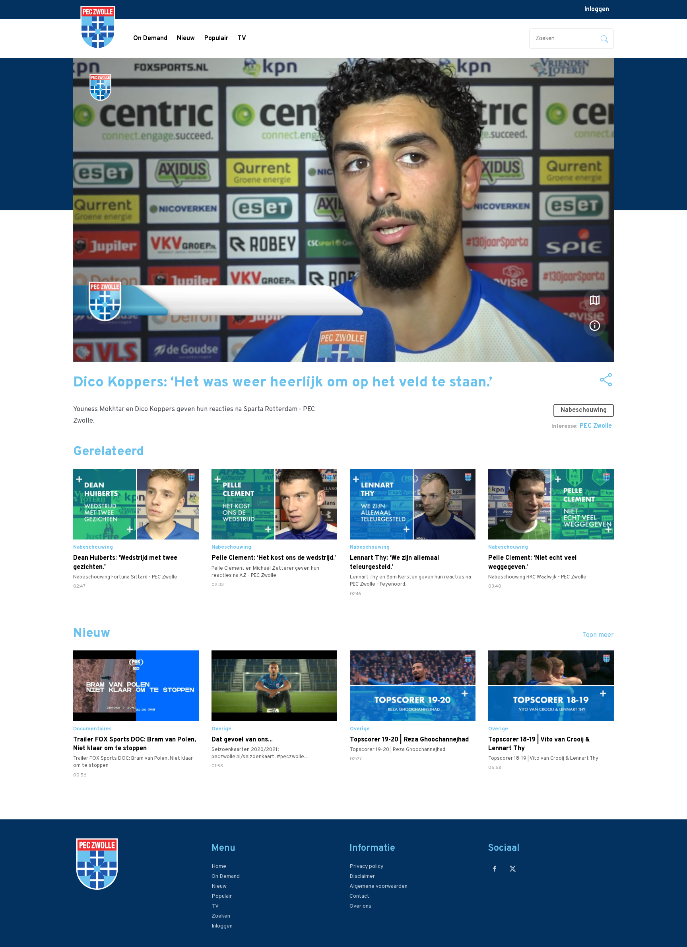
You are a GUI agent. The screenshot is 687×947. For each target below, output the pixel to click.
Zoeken (221, 916)
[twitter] (513, 868)
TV (242, 38)
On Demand (150, 38)
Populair (216, 38)
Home (219, 866)
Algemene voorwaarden (378, 886)
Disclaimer (362, 876)
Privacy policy (366, 866)
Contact (359, 896)
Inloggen (596, 9)
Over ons (360, 906)
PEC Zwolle (596, 426)
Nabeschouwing (584, 410)
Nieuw (186, 38)
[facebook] (495, 868)
